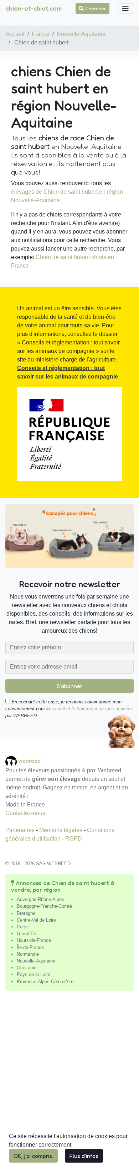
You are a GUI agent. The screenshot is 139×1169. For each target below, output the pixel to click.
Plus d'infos (84, 1155)
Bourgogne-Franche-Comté (44, 906)
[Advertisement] (69, 1082)
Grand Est (27, 933)
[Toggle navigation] (125, 8)
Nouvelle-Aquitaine (81, 34)
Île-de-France (30, 947)
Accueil (15, 34)
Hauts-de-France (34, 940)
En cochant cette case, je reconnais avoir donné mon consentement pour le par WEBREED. (69, 708)
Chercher (95, 8)
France (41, 34)
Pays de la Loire (33, 974)
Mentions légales (61, 830)
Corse (23, 926)
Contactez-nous (25, 813)
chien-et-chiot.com (34, 8)
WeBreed (29, 760)
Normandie (28, 954)
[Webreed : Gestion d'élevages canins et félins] (11, 760)
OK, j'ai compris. (33, 1155)
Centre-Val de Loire (36, 920)
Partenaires (20, 830)
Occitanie (26, 967)
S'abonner (69, 686)
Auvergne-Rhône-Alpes (40, 899)
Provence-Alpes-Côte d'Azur (46, 981)
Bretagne (26, 913)
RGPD (73, 839)
